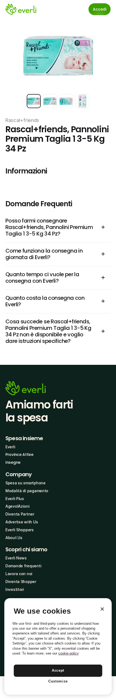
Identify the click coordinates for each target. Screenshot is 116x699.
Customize (58, 681)
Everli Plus (14, 498)
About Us (13, 537)
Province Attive (19, 454)
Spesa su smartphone (25, 483)
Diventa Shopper (20, 581)
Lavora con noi (18, 573)
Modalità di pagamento (26, 490)
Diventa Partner (19, 514)
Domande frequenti (23, 565)
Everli (10, 446)
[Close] (102, 609)
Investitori (14, 589)
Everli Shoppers (19, 529)
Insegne (13, 462)
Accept (58, 670)
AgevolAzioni (17, 506)
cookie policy (68, 653)
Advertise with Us (21, 522)
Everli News (16, 558)
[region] (58, 646)
